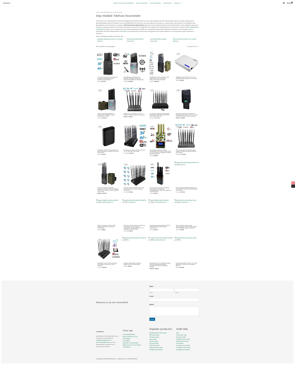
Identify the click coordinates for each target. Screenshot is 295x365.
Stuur (152, 319)
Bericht (152, 304)
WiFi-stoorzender (154, 335)
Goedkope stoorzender (156, 349)
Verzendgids (126, 341)
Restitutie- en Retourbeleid (130, 343)
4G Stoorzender (153, 343)
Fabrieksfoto (126, 347)
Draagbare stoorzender (183, 339)
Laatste (177, 292)
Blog (177, 333)
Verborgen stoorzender (183, 345)
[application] (181, 3)
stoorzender (122, 31)
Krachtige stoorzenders (183, 349)
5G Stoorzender (153, 341)
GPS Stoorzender (154, 337)
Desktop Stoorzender (182, 341)
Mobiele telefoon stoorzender (158, 333)
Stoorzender (153, 339)
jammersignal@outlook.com (104, 342)
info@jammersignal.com (103, 340)
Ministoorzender (181, 337)
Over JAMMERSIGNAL (129, 334)
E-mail (151, 296)
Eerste (151, 292)
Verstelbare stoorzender (183, 347)
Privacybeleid (126, 338)
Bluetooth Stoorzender (156, 347)
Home (97, 12)
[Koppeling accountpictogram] (284, 2)
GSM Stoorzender (154, 345)
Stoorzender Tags (181, 335)
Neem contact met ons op (130, 336)
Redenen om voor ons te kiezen (132, 345)
